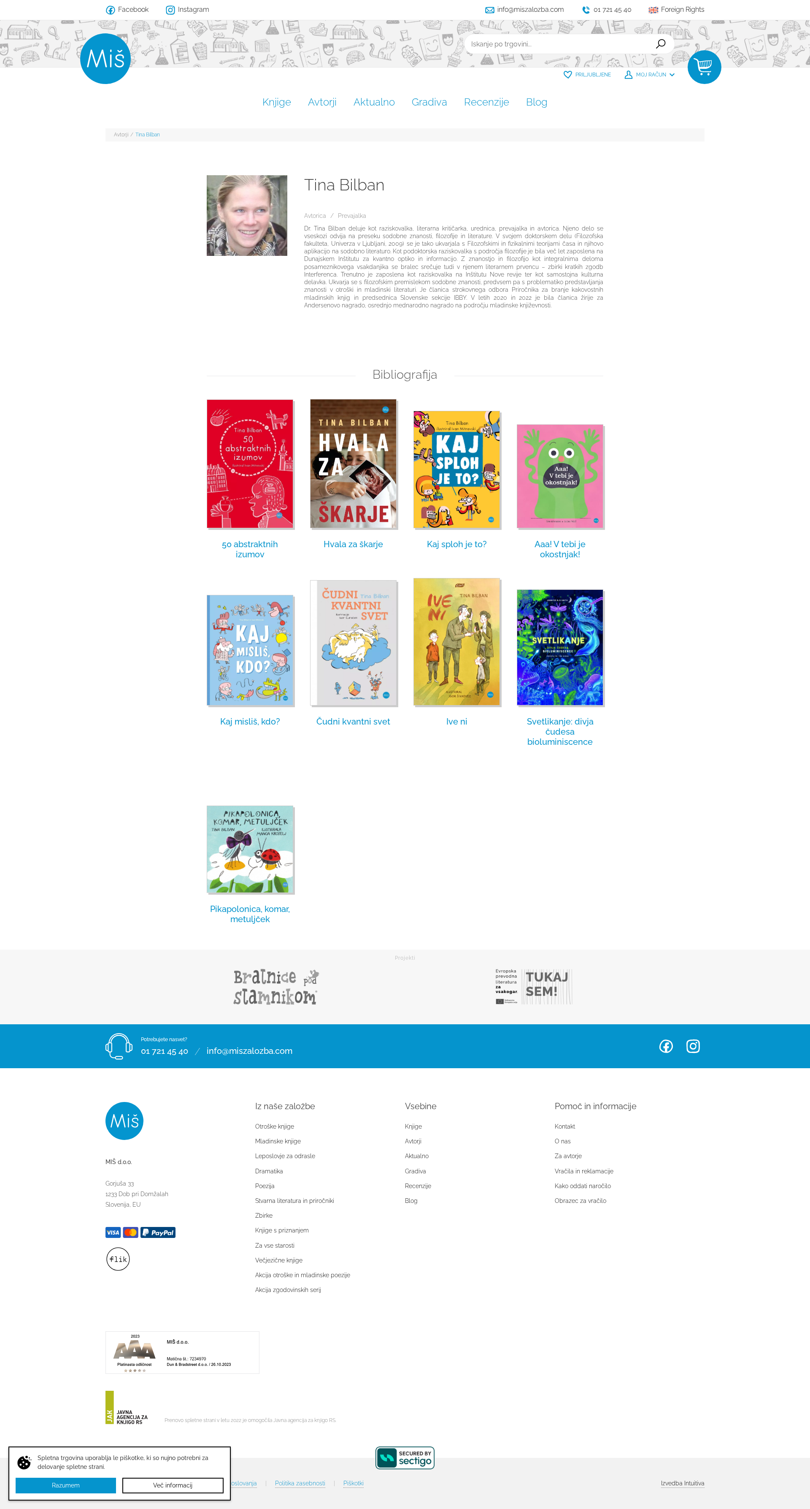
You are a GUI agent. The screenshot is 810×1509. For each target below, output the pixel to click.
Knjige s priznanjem (282, 1230)
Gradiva (429, 102)
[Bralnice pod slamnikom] (276, 987)
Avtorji (322, 102)
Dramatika (269, 1171)
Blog (537, 102)
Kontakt (565, 1126)
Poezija (265, 1186)
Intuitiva (683, 1483)
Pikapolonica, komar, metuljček (250, 914)
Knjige (276, 102)
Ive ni (456, 722)
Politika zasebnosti (300, 1483)
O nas (563, 1141)
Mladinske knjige (278, 1141)
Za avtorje (568, 1156)
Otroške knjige (274, 1126)
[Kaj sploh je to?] (456, 465)
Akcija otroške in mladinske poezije (302, 1275)
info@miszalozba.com (249, 1051)
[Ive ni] (456, 642)
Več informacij (172, 1485)
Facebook (666, 1046)
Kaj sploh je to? (457, 544)
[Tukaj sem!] (533, 987)
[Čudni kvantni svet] (353, 642)
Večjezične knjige (278, 1260)
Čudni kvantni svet (353, 722)
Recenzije (486, 102)
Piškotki (353, 1483)
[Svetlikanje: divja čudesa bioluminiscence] (560, 642)
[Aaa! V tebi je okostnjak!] (560, 465)
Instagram (693, 1046)
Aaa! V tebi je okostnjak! (560, 549)
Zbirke (264, 1215)
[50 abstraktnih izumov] (250, 465)
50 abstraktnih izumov (250, 549)
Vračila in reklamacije (584, 1171)
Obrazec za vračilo (580, 1200)
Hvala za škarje (353, 544)
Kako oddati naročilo (583, 1186)
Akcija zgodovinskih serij (288, 1289)
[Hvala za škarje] (353, 465)
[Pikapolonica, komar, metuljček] (250, 829)
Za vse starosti (274, 1245)
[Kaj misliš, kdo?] (250, 642)
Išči (661, 44)
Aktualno (374, 102)
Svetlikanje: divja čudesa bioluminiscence (560, 732)
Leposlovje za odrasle (285, 1156)
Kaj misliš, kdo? (250, 722)
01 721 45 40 (164, 1051)
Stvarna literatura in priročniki (294, 1200)
